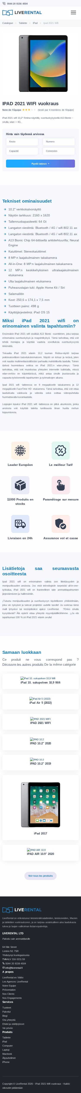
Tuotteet (6, 1007)
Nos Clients (8, 994)
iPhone (6, 1062)
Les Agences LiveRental (15, 981)
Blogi (4, 1015)
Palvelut (6, 1011)
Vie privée (7, 1028)
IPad (35, 23)
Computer (7, 1045)
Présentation (9, 989)
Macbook (7, 1054)
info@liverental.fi (13, 968)
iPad (4, 1041)
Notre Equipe (9, 985)
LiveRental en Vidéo (12, 977)
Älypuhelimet (9, 1058)
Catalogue (7, 23)
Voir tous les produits (40, 875)
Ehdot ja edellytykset (13, 1024)
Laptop (6, 1049)
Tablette (23, 23)
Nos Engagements (12, 998)
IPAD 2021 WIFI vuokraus (30, 103)
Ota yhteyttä (9, 1020)
